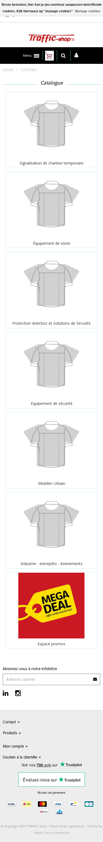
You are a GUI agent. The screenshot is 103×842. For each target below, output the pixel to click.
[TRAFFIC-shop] (51, 36)
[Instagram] (18, 692)
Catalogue (29, 69)
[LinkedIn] (6, 692)
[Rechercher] (63, 55)
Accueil (8, 69)
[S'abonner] (51, 677)
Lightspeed (76, 826)
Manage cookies (88, 11)
